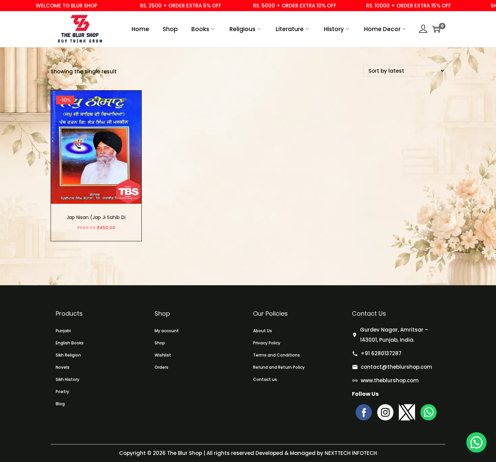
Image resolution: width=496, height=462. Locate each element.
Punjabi (63, 331)
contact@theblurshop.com (396, 366)
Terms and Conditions (276, 355)
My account (167, 331)
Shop (160, 343)
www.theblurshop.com (390, 380)
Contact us (265, 379)
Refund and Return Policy (279, 367)
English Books (70, 343)
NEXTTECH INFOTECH (350, 453)
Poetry (62, 391)
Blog (60, 404)
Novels (63, 367)
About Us (262, 331)
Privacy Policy (266, 343)
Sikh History (67, 379)
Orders (161, 367)
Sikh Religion (68, 355)
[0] (436, 29)
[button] (476, 442)
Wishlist (163, 355)
